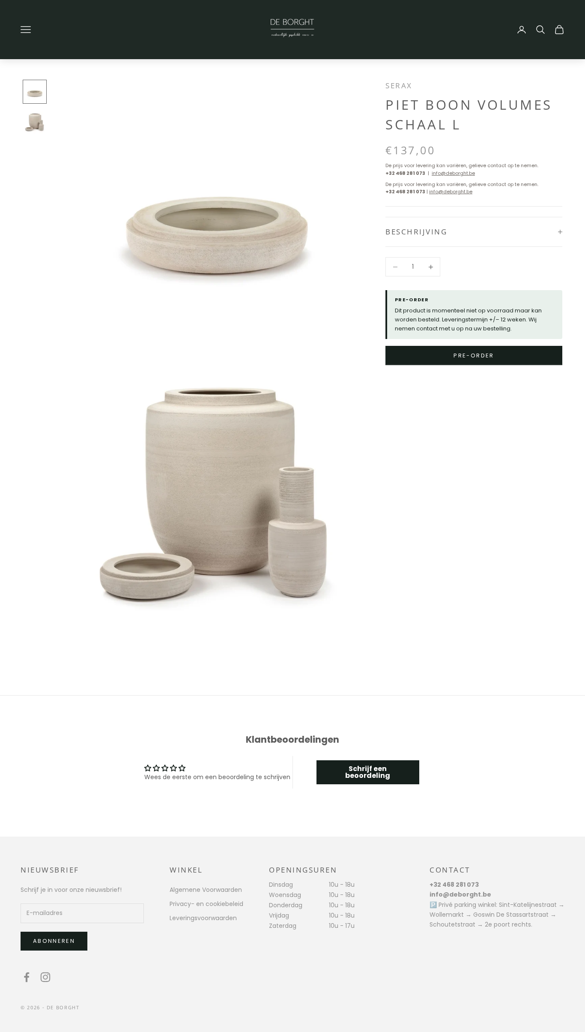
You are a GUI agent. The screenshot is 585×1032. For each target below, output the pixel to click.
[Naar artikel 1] (35, 92)
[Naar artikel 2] (35, 123)
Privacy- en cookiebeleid (206, 904)
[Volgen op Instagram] (45, 977)
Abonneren (54, 941)
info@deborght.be (453, 173)
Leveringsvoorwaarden (203, 918)
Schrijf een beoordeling (367, 772)
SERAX (398, 85)
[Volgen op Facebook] (27, 977)
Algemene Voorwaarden (206, 889)
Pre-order (474, 355)
